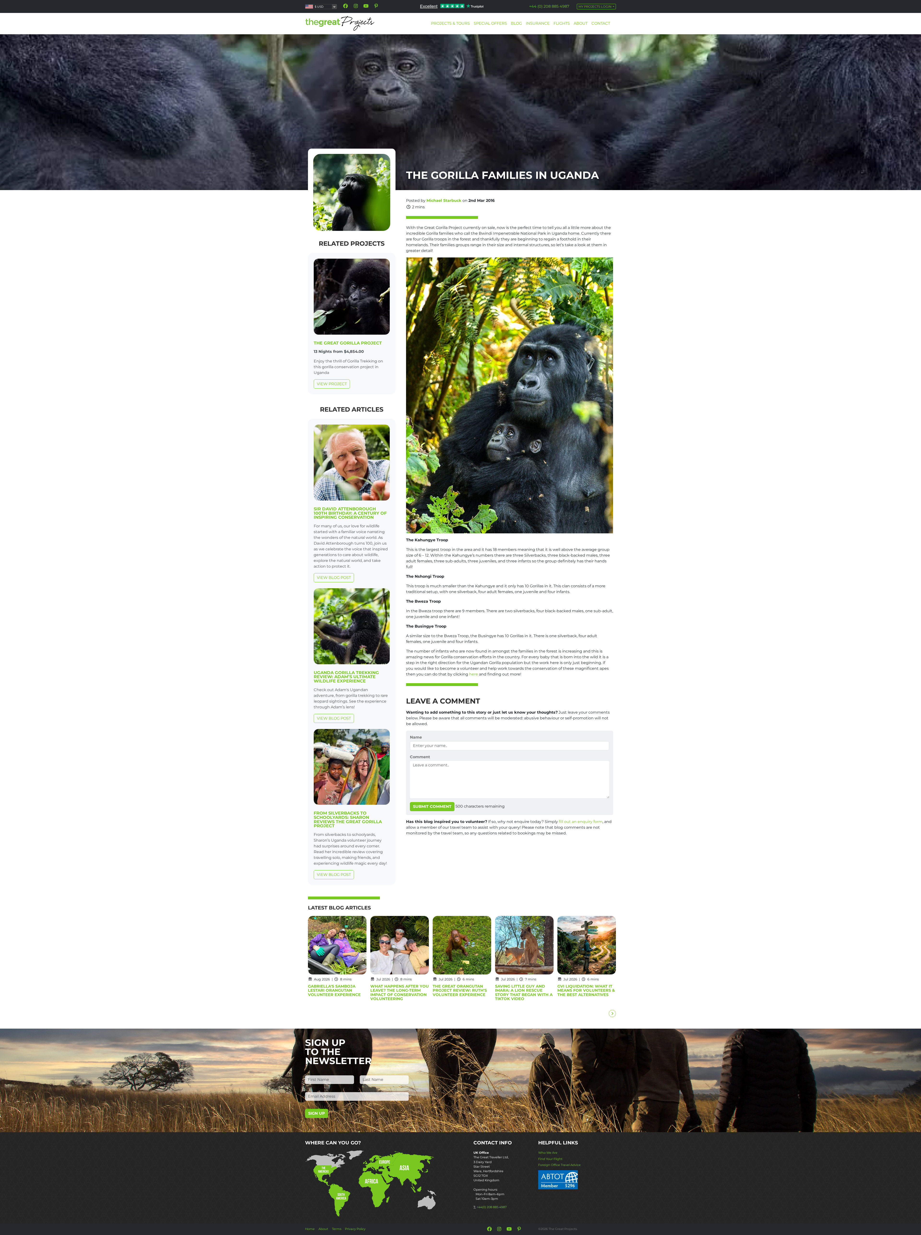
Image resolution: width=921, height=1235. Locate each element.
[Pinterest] (376, 6)
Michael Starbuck (443, 200)
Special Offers (490, 23)
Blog (516, 23)
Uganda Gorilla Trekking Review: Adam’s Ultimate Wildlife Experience (346, 676)
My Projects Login (595, 6)
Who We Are (547, 1152)
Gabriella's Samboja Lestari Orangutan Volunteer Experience (334, 990)
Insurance (538, 23)
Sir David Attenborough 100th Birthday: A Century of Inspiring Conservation (350, 513)
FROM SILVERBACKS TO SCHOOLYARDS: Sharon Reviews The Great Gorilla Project (348, 819)
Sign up (316, 1113)
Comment (420, 757)
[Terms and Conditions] (558, 1179)
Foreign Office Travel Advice (559, 1165)
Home (310, 1229)
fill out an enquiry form (580, 821)
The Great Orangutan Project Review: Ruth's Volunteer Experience (460, 990)
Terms (336, 1229)
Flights (562, 23)
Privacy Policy (355, 1229)
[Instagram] (356, 6)
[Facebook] (345, 6)
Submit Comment (432, 806)
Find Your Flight (550, 1159)
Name (416, 737)
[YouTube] (366, 6)
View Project (332, 384)
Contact (600, 23)
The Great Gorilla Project (348, 342)
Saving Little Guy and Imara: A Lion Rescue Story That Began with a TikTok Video (524, 992)
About (581, 23)
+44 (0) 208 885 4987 (549, 6)
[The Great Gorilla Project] (352, 297)
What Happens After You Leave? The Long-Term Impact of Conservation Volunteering (399, 992)
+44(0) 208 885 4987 (492, 1207)
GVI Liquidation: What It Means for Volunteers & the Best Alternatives (586, 990)
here (473, 674)
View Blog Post (334, 577)
